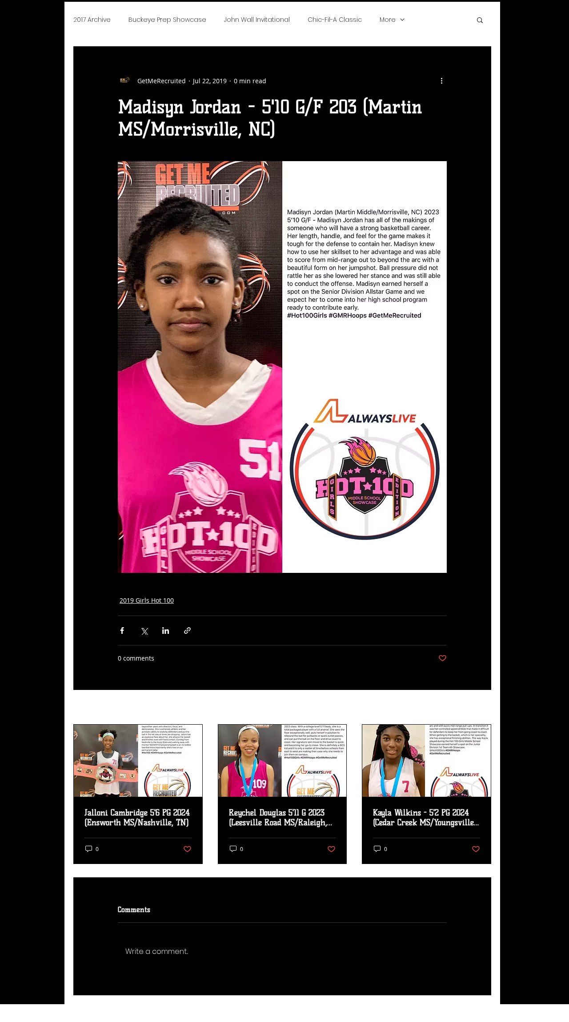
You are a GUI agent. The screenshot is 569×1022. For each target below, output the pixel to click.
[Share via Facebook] (122, 630)
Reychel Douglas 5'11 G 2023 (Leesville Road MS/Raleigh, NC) (278, 817)
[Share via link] (187, 630)
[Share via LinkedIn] (165, 630)
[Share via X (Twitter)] (144, 630)
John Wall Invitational (257, 20)
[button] (480, 19)
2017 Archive (92, 20)
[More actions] (441, 80)
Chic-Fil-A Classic (335, 20)
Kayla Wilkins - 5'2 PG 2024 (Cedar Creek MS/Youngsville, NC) (424, 817)
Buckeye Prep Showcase (167, 20)
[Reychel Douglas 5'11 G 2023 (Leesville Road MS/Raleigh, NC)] (282, 761)
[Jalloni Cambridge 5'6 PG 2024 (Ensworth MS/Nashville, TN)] (138, 761)
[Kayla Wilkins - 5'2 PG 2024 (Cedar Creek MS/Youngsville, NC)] (426, 761)
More (388, 20)
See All (481, 708)
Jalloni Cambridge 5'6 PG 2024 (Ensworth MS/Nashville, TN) (137, 817)
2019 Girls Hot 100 (147, 600)
